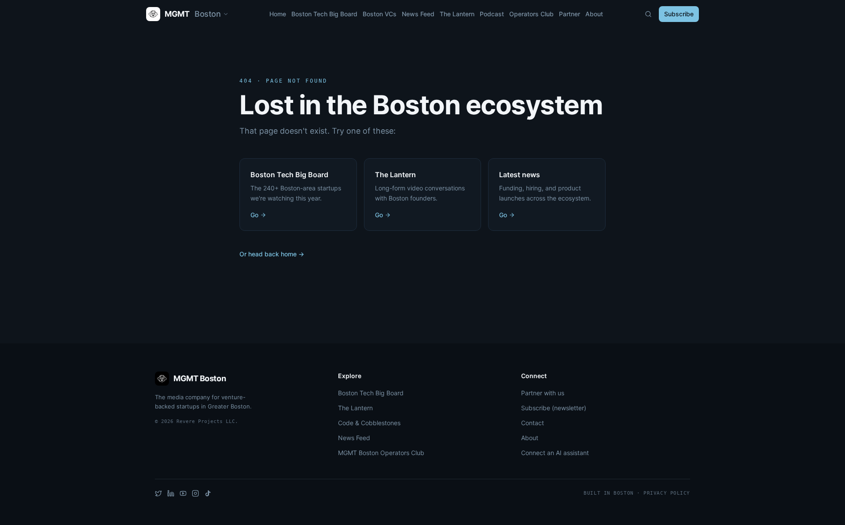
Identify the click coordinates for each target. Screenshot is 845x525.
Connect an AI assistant (555, 452)
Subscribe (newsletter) (553, 408)
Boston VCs (380, 14)
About (594, 14)
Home (277, 14)
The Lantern (457, 14)
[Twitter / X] (158, 493)
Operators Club (531, 14)
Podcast (492, 14)
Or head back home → (271, 254)
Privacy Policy (666, 493)
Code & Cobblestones (369, 423)
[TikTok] (207, 493)
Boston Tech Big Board (324, 14)
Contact (532, 423)
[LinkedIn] (170, 493)
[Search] (648, 14)
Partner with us (542, 393)
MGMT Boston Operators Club (381, 452)
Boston (212, 15)
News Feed (418, 14)
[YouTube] (183, 493)
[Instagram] (195, 493)
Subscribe (679, 14)
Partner (569, 14)
